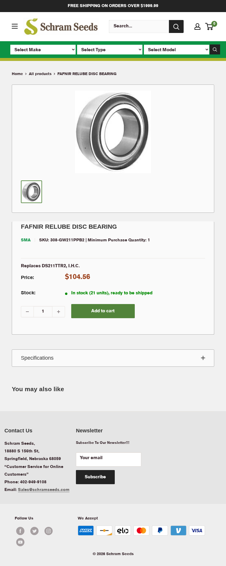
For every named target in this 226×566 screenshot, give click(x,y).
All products (40, 74)
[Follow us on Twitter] (34, 531)
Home (17, 74)
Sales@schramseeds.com (43, 490)
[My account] (197, 26)
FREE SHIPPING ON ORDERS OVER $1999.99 (113, 6)
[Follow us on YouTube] (41, 542)
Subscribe (95, 477)
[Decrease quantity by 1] (27, 311)
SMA (26, 240)
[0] (209, 26)
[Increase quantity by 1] (58, 311)
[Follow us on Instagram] (48, 531)
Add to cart (102, 311)
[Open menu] (15, 26)
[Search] (176, 26)
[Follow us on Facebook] (20, 531)
